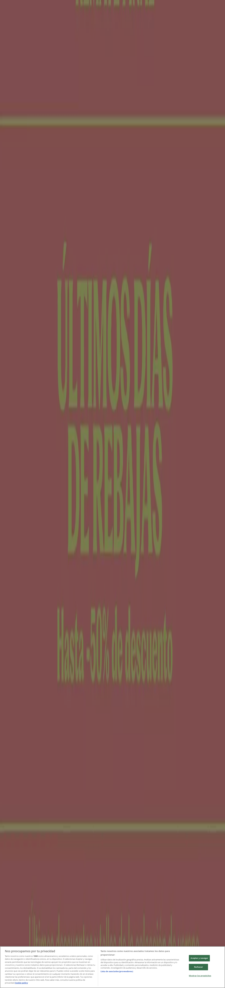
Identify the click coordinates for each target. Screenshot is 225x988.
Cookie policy (21, 982)
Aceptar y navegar (199, 958)
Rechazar (198, 967)
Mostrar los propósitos (200, 975)
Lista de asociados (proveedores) (117, 971)
